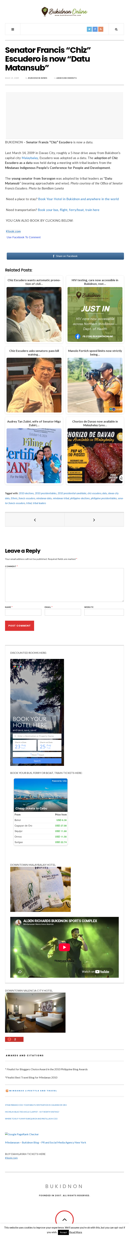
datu (104, 493)
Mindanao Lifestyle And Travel (33, 1090)
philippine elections (80, 498)
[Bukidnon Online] (64, 11)
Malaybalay (30, 158)
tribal (29, 503)
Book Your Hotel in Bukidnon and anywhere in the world (78, 199)
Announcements (66, 78)
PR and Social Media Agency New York (63, 1142)
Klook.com (13, 231)
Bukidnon (64, 1186)
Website (89, 607)
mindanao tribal (61, 498)
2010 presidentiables (45, 493)
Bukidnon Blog (30, 1142)
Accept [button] (63, 1232)
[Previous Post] (34, 519)
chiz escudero (94, 493)
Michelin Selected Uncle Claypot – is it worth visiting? (32, 1112)
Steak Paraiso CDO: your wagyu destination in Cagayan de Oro (36, 1105)
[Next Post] (94, 519)
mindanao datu (44, 498)
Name (9, 607)
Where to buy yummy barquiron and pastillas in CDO (31, 1119)
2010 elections (26, 493)
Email (49, 607)
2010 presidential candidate (72, 493)
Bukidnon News (37, 78)
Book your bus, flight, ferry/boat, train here (68, 210)
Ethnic (14, 498)
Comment (11, 566)
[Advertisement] (65, 115)
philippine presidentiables (104, 498)
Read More (75, 1232)
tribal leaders (39, 503)
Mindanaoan (12, 1142)
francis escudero (27, 498)
